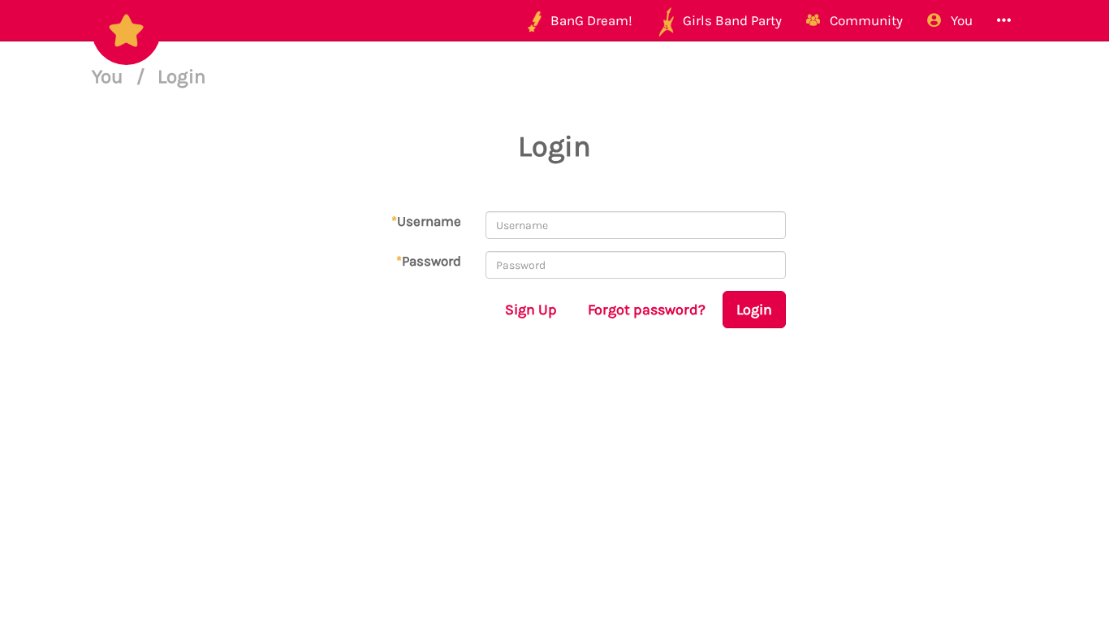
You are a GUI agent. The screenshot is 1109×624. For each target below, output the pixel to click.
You (110, 76)
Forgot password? (647, 309)
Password (428, 261)
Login (754, 309)
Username (426, 221)
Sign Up (531, 309)
